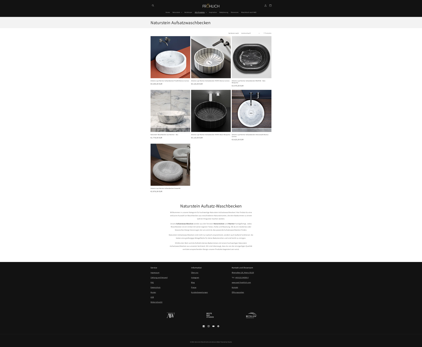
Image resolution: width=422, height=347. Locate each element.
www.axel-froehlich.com (241, 282)
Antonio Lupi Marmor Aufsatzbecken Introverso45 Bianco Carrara (250, 135)
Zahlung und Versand (159, 277)
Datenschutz (156, 287)
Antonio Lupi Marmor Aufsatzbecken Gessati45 (165, 188)
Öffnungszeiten (238, 292)
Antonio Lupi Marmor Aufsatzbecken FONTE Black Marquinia (210, 135)
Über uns (194, 272)
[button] (153, 5)
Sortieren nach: (233, 33)
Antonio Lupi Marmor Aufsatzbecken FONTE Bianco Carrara (210, 81)
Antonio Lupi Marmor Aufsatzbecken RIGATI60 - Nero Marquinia (248, 82)
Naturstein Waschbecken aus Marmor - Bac (164, 135)
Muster (153, 292)
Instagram (195, 277)
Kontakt (235, 287)
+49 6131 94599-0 (242, 277)
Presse (193, 287)
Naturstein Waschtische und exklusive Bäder (207, 342)
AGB (152, 297)
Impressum (155, 272)
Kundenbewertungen (199, 292)
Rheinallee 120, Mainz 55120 (243, 272)
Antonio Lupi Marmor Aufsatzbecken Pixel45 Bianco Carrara (170, 81)
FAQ (152, 282)
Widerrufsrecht (156, 302)
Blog (193, 282)
